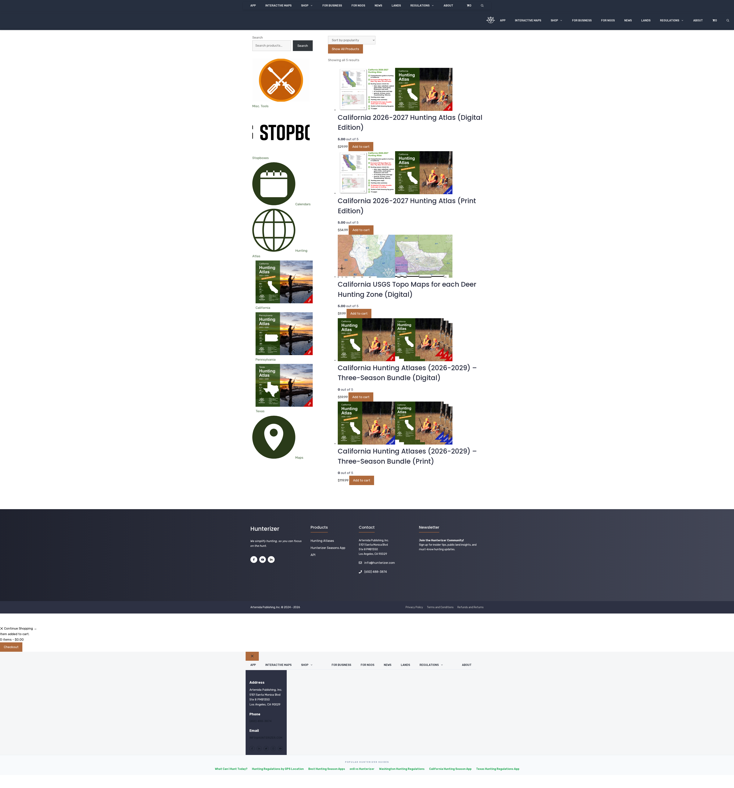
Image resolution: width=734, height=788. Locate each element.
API (313, 555)
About (448, 5)
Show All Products (345, 49)
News (378, 5)
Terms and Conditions (440, 607)
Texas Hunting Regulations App (497, 769)
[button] (482, 6)
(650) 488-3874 (260, 721)
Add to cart (360, 147)
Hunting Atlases (322, 541)
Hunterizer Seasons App (328, 548)
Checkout (11, 647)
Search (257, 37)
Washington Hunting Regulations (402, 769)
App (253, 5)
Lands (396, 5)
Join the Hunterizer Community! (441, 540)
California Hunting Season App (450, 769)
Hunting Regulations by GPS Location (278, 769)
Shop (304, 5)
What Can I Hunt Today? (231, 769)
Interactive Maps (278, 5)
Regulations (420, 5)
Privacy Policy (414, 607)
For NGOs (358, 5)
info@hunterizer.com (379, 563)
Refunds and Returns (470, 607)
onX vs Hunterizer (362, 769)
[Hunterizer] (490, 20)
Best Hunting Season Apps (326, 769)
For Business (332, 5)
